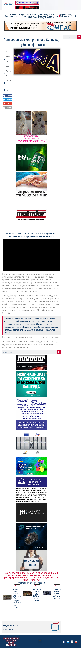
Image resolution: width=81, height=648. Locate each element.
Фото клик (42, 16)
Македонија (26, 14)
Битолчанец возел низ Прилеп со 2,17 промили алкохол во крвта (37, 595)
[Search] (59, 352)
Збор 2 (73, 16)
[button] (7, 95)
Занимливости (53, 16)
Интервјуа (42, 18)
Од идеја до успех (50, 14)
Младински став (28, 16)
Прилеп (8, 52)
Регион (15, 14)
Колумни (50, 18)
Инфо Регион (37, 14)
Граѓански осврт (11, 16)
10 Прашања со (65, 14)
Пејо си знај (64, 16)
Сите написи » (9, 630)
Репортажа (32, 18)
